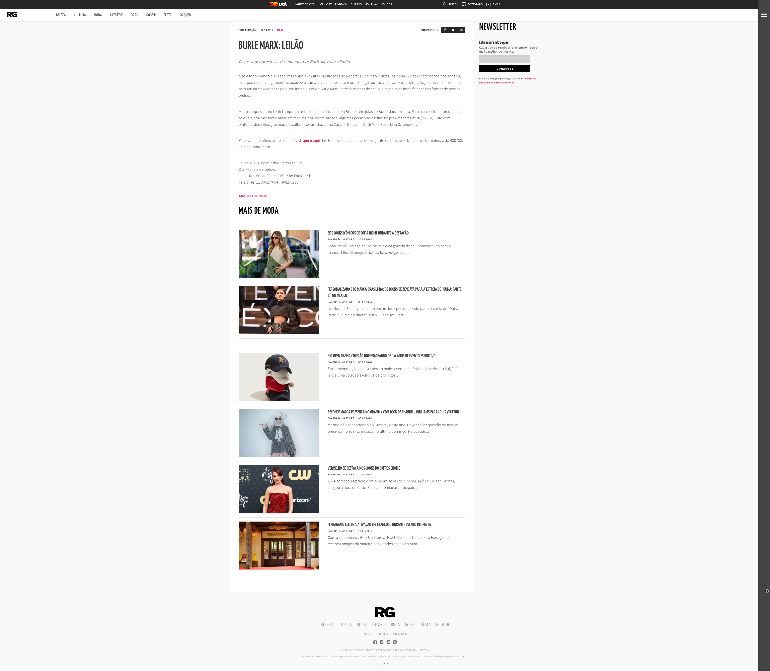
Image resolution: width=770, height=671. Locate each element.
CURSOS (356, 4)
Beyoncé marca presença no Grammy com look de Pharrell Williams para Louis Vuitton (393, 412)
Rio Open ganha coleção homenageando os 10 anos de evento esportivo (382, 356)
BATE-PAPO (475, 4)
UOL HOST (325, 4)
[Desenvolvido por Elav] (385, 665)
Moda (98, 15)
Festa (168, 15)
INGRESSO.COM (305, 4)
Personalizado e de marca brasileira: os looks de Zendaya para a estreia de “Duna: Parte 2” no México (394, 292)
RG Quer (185, 15)
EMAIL (497, 4)
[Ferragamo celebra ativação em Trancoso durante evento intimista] (279, 568)
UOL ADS (386, 4)
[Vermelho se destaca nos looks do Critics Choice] (279, 512)
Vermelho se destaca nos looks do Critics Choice (364, 468)
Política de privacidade (392, 634)
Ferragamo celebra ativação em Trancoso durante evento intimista (379, 524)
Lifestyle (116, 15)
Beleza (61, 15)
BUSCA (453, 4)
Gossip (151, 15)
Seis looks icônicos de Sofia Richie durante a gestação (368, 233)
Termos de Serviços (504, 82)
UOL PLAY (371, 4)
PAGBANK (341, 4)
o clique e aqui (307, 140)
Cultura (80, 15)
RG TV (134, 15)
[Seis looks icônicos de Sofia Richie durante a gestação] (279, 277)
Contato (368, 634)
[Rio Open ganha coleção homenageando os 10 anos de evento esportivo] (279, 399)
